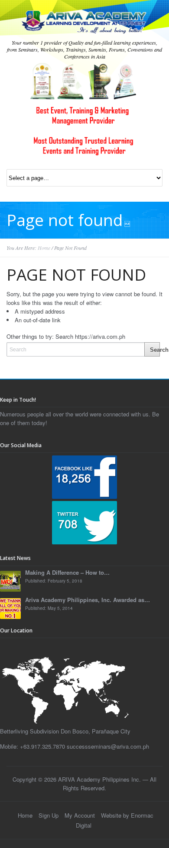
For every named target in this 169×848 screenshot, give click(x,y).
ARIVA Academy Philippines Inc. (99, 779)
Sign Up (48, 815)
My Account (80, 815)
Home (44, 247)
